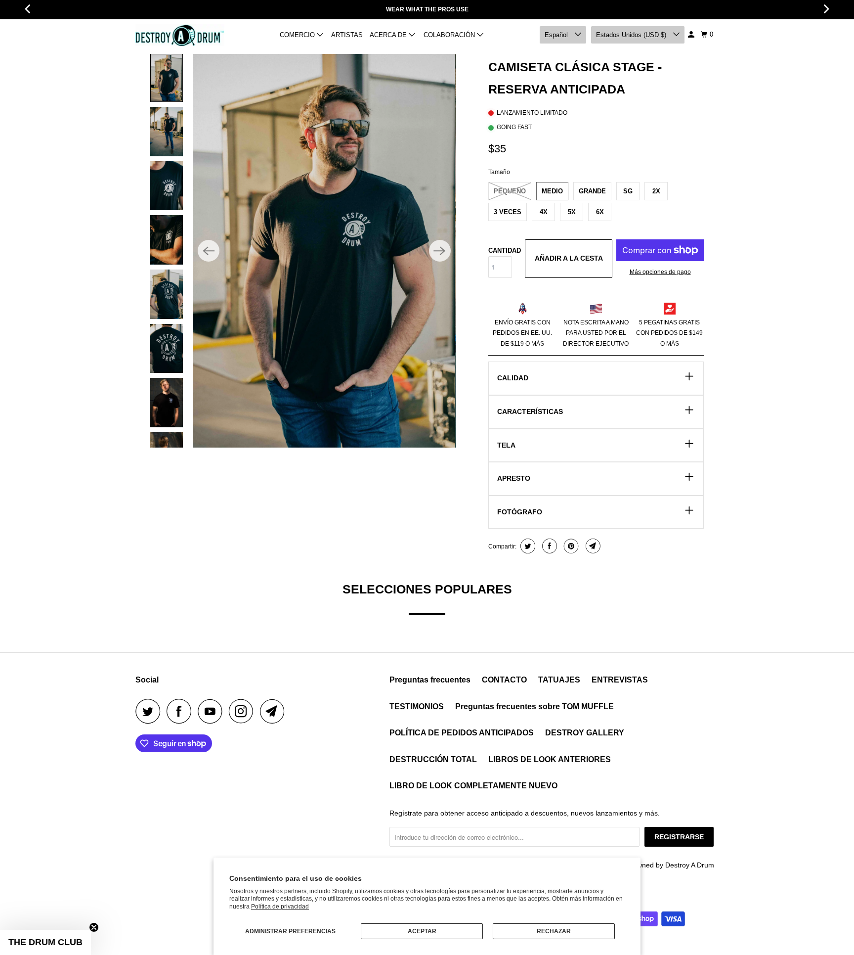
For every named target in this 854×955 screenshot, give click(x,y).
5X (572, 212)
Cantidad (504, 250)
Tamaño (499, 172)
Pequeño (510, 191)
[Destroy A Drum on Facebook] (181, 711)
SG (628, 191)
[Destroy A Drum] (179, 35)
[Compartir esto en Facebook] (548, 546)
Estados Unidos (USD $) (632, 35)
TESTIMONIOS (416, 706)
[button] (45, 942)
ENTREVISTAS (620, 680)
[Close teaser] (94, 927)
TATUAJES (559, 680)
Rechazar (554, 931)
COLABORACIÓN (450, 35)
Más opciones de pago (660, 272)
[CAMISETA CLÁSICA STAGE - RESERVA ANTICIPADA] (324, 251)
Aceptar (422, 931)
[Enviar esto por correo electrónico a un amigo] (591, 546)
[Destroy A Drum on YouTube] (212, 711)
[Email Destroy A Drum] (275, 711)
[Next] (440, 251)
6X (600, 212)
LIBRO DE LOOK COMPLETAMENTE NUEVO (473, 785)
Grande (592, 191)
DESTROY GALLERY (584, 732)
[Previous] (208, 251)
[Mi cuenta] (692, 34)
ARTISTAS (347, 35)
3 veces (507, 212)
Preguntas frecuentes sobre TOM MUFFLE (534, 706)
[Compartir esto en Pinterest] (570, 546)
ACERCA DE (389, 35)
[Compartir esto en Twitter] (526, 546)
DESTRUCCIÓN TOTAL (433, 759)
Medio (552, 191)
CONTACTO (504, 680)
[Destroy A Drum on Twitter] (150, 711)
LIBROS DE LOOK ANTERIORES (549, 759)
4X (544, 212)
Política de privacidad (280, 906)
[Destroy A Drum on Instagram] (243, 711)
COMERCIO (298, 35)
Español (557, 35)
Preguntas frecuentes (429, 680)
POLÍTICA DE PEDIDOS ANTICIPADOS (461, 732)
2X (656, 191)
